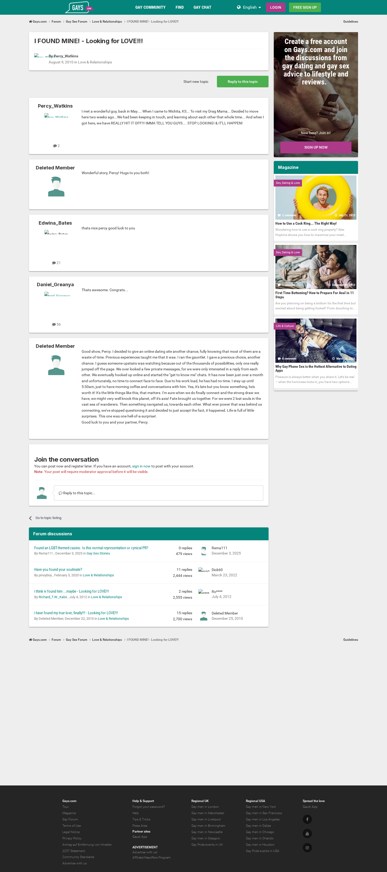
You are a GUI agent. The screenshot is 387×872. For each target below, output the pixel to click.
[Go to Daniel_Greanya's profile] (56, 303)
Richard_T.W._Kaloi (53, 597)
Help (135, 813)
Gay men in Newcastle (206, 832)
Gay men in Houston (260, 844)
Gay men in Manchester (207, 813)
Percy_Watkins (66, 56)
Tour (65, 807)
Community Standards (78, 857)
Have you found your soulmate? (58, 569)
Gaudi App (139, 837)
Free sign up (305, 7)
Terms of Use (71, 826)
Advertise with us (74, 863)
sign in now (141, 466)
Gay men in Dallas (258, 826)
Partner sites (141, 831)
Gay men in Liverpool (206, 819)
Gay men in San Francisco (264, 813)
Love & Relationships (95, 62)
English (250, 7)
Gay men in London (205, 807)
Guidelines (350, 21)
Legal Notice (71, 832)
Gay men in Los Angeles (263, 819)
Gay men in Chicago (260, 832)
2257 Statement (73, 851)
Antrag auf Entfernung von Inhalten (87, 844)
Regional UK (200, 801)
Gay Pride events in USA (262, 851)
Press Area (139, 826)
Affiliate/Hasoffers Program (151, 857)
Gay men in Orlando (260, 838)
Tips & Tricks (141, 819)
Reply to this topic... (78, 493)
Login (275, 7)
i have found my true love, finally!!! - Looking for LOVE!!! (76, 613)
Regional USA (255, 801)
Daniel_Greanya (55, 284)
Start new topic (195, 81)
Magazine (69, 813)
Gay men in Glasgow (205, 838)
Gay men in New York (261, 807)
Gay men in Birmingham (208, 826)
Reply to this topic (243, 81)
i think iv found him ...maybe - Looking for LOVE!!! (71, 591)
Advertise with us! (144, 852)
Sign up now (316, 147)
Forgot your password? (148, 807)
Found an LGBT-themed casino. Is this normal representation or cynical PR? (91, 548)
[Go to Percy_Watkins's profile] (40, 59)
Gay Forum (70, 819)
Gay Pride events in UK (207, 844)
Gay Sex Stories (98, 553)
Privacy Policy (72, 838)
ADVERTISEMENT (145, 847)
